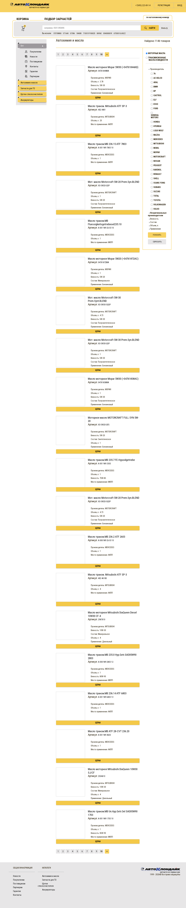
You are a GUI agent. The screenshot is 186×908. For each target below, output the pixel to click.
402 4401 (102, 110)
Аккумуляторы (27, 100)
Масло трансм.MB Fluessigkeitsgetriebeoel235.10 (104, 222)
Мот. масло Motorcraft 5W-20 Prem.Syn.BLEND (113, 182)
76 (154, 73)
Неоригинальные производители (157, 214)
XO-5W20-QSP (104, 185)
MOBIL (156, 148)
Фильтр (164, 28)
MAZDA (156, 135)
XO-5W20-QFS (103, 425)
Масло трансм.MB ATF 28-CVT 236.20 (108, 731)
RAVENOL (157, 170)
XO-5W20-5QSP (104, 501)
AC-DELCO (157, 78)
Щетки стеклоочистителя (32, 94)
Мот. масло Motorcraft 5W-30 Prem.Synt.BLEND (104, 299)
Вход (179, 5)
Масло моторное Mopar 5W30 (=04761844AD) (113, 67)
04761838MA (103, 382)
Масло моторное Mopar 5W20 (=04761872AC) (113, 258)
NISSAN (156, 161)
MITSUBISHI (158, 143)
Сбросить (157, 242)
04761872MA (103, 262)
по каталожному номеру (157, 17)
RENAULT (157, 174)
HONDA (156, 122)
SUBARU (157, 187)
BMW (155, 87)
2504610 (101, 776)
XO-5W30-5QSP (104, 304)
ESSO (155, 104)
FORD (155, 108)
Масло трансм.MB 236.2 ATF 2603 (106, 536)
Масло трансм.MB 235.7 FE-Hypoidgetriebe (111, 460)
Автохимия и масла (29, 82)
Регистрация (164, 5)
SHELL (156, 178)
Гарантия (34, 71)
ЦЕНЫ (98, 97)
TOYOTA (156, 200)
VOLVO (156, 209)
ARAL (155, 82)
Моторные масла (157, 53)
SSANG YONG (159, 183)
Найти (152, 28)
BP (154, 91)
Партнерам (34, 76)
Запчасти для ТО (28, 88)
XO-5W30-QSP (104, 343)
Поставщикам (36, 61)
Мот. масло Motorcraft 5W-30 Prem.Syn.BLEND (113, 339)
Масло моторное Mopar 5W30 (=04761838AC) (113, 378)
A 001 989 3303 (104, 463)
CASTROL (157, 95)
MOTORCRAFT (159, 156)
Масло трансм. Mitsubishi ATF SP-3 (107, 106)
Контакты (34, 66)
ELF (155, 100)
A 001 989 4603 (104, 735)
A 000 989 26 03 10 (106, 540)
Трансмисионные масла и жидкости (158, 58)
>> (107, 54)
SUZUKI (156, 191)
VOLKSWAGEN (159, 204)
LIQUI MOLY (158, 130)
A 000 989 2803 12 (105, 662)
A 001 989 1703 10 (105, 818)
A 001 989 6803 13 (105, 697)
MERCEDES (158, 139)
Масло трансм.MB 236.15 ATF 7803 (107, 144)
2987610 (101, 619)
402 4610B (102, 578)
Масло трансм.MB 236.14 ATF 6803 (107, 693)
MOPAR (156, 152)
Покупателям (35, 52)
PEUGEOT (157, 165)
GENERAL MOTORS (155, 116)
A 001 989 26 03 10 (106, 228)
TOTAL (156, 196)
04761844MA (103, 71)
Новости (33, 56)
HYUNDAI (157, 126)
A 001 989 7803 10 (105, 147)
